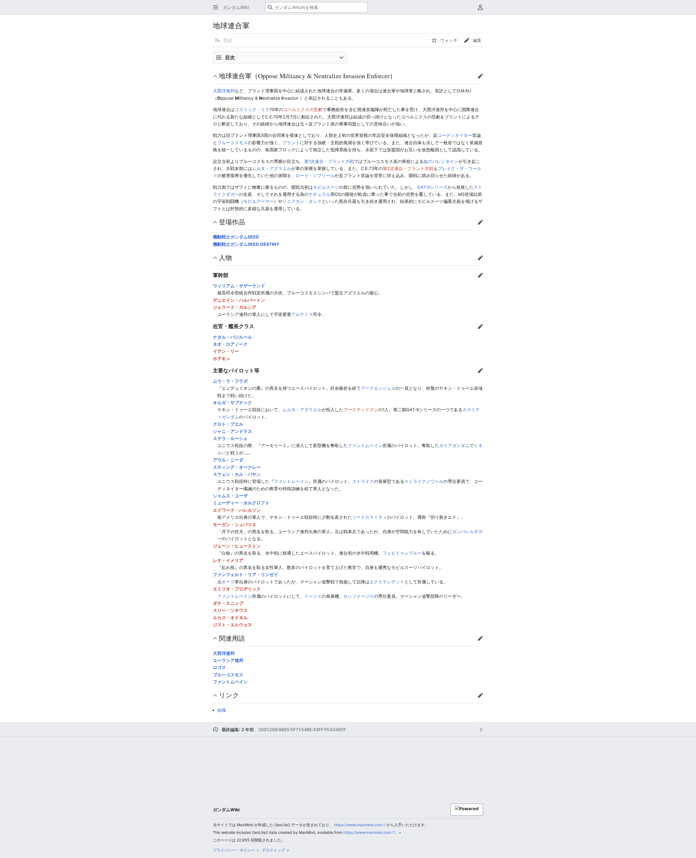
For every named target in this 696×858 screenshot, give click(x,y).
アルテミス (302, 314)
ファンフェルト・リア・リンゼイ (245, 574)
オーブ (228, 581)
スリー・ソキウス (230, 610)
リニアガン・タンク (302, 201)
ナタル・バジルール (232, 337)
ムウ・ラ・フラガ (230, 381)
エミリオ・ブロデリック (237, 589)
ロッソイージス (358, 596)
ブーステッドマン (360, 409)
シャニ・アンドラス (232, 431)
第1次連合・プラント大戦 (329, 161)
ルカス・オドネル (230, 617)
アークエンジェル (378, 388)
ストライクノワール (423, 481)
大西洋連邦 (224, 90)
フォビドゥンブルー (402, 553)
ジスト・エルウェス (232, 624)
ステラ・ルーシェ (230, 438)
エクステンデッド (386, 581)
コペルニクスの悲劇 (302, 109)
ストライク (363, 481)
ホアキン (221, 358)
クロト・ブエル (228, 424)
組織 (221, 710)
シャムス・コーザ (230, 495)
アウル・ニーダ (228, 460)
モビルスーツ (326, 187)
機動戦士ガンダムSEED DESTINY (246, 244)
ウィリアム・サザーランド (239, 285)
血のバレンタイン (441, 161)
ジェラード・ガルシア (234, 307)
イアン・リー (226, 351)
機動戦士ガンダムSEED (236, 237)
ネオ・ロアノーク (230, 344)
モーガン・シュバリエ (234, 524)
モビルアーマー (258, 201)
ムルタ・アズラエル (271, 168)
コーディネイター (454, 135)
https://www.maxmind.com (358, 824)
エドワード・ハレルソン (237, 510)
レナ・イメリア (228, 560)
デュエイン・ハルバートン (239, 300)
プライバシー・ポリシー (234, 850)
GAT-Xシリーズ (432, 187)
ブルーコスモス (232, 142)
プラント (291, 142)
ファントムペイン (365, 445)
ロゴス (219, 667)
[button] (216, 7)
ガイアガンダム (454, 445)
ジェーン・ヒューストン (237, 546)
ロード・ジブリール (315, 175)
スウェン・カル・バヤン (237, 474)
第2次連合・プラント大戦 (408, 168)
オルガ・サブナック (232, 402)
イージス (313, 596)
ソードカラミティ (369, 517)
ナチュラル (319, 194)
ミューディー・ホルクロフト (241, 502)
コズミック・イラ (252, 109)
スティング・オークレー (237, 467)
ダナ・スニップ (228, 603)
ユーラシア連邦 (228, 660)
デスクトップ (273, 850)
